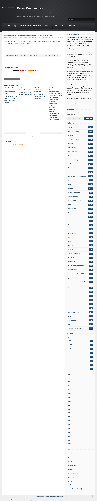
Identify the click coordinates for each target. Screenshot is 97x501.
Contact (72, 26)
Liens (63, 26)
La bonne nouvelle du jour (75, 312)
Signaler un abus (52, 500)
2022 (69, 386)
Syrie (69, 278)
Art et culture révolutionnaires (76, 265)
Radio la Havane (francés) (75, 489)
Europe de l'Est (72, 245)
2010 (69, 432)
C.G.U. (60, 500)
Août (69, 340)
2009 (69, 436)
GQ (15, 26)
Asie (69, 237)
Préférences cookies (89, 500)
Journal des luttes (72, 151)
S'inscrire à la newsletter (12, 79)
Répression (71, 143)
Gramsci (48, 26)
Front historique (72, 147)
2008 (69, 440)
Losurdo (70, 481)
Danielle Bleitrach (72, 465)
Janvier (70, 369)
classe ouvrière (72, 180)
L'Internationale (72, 208)
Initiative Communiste (73, 473)
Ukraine (70, 168)
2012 (69, 424)
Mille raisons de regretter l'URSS (76, 328)
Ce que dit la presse (73, 131)
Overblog (60, 496)
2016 (69, 409)
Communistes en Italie (74, 308)
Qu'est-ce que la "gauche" (75, 160)
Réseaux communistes (74, 217)
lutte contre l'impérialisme (74, 139)
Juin (69, 348)
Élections (70, 212)
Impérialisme (71, 127)
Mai (69, 352)
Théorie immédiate (73, 196)
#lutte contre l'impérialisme (57, 37)
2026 (69, 337)
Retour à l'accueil (33, 137)
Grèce (69, 304)
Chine (69, 204)
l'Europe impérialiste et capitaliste (77, 176)
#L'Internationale (46, 37)
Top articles (37, 500)
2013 (69, 420)
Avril (69, 357)
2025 (69, 374)
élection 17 (71, 249)
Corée (69, 291)
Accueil (7, 26)
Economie (70, 135)
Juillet (70, 344)
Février (70, 365)
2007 (69, 444)
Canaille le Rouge (72, 485)
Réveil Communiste (30, 8)
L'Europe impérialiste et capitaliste (77, 225)
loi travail (70, 229)
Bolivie (69, 324)
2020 (69, 393)
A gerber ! (70, 164)
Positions (70, 188)
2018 (69, 401)
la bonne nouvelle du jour (74, 253)
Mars (69, 361)
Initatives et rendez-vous (74, 200)
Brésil (69, 316)
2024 (69, 378)
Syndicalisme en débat (74, 192)
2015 (69, 413)
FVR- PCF (70, 461)
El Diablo (70, 458)
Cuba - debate (71, 477)
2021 (69, 389)
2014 (69, 417)
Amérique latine (72, 233)
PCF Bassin (71, 469)
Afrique (69, 241)
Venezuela (70, 221)
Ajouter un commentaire (19, 144)
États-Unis (70, 155)
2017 (69, 405)
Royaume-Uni (71, 261)
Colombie (70, 296)
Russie (69, 184)
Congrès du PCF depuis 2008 (76, 273)
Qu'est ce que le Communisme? (30, 26)
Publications (71, 257)
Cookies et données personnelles (73, 500)
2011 (69, 428)
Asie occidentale (72, 269)
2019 (69, 397)
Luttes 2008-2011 (72, 320)
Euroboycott (71, 300)
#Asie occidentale (38, 37)
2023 (69, 382)
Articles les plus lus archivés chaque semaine (78, 283)
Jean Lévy (70, 454)
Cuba (56, 26)
